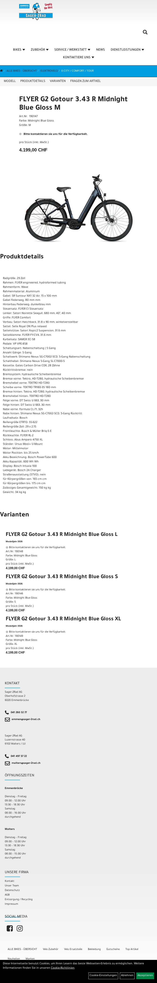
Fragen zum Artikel (85, 81)
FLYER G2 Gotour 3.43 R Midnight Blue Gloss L (62, 535)
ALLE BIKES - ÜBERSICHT (22, 71)
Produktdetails (32, 81)
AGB (7, 895)
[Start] (1, 71)
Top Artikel (131, 949)
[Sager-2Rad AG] (36, 11)
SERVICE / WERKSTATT (70, 50)
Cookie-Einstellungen (103, 975)
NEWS (100, 50)
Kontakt (9, 881)
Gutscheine (113, 949)
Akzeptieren (145, 975)
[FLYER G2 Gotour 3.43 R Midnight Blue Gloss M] (78, 209)
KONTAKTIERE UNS (77, 57)
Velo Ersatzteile (73, 949)
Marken (30, 959)
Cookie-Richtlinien (62, 968)
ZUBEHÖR (38, 50)
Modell (10, 81)
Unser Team (12, 885)
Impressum (11, 904)
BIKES (17, 50)
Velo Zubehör (50, 949)
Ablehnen (127, 975)
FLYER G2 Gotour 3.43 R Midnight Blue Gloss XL (63, 619)
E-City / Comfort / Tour (77, 71)
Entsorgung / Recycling (19, 899)
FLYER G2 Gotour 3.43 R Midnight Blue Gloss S (62, 577)
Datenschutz (12, 890)
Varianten (58, 81)
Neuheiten (14, 959)
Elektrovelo (49, 71)
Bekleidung (94, 949)
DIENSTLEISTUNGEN (126, 50)
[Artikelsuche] (145, 33)
